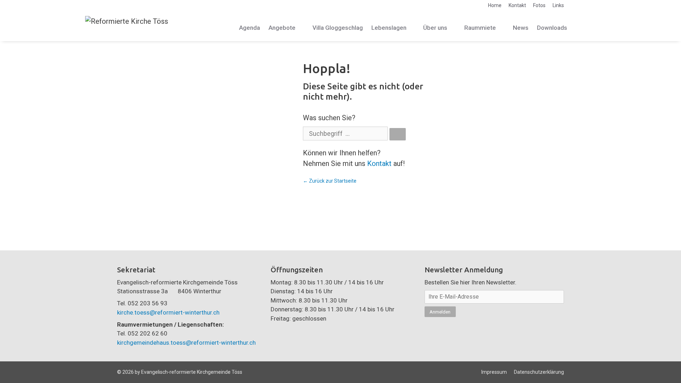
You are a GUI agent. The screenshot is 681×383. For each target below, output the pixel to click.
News (520, 27)
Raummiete (480, 27)
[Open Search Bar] (588, 28)
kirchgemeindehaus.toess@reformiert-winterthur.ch (186, 342)
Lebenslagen (388, 27)
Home (495, 5)
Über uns (435, 27)
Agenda (249, 27)
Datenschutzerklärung (539, 372)
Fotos (539, 5)
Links (558, 5)
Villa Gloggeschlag (337, 27)
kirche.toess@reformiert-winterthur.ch (168, 312)
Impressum (494, 372)
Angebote (281, 27)
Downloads (552, 27)
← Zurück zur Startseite (329, 181)
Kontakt (517, 5)
